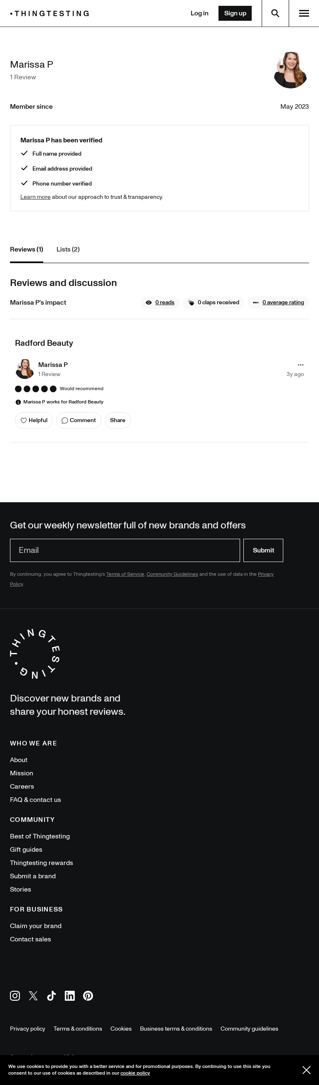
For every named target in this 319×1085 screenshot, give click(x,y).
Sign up (235, 13)
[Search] (275, 13)
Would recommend (81, 389)
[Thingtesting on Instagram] (15, 997)
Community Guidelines (172, 574)
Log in (200, 13)
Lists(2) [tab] (68, 249)
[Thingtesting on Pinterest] (88, 997)
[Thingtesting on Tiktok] (51, 997)
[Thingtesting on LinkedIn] (70, 997)
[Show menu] (304, 13)
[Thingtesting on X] (33, 997)
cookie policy (135, 1073)
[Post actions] (300, 365)
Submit (263, 550)
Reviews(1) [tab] (26, 249)
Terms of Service (125, 574)
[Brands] (51, 13)
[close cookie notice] (306, 1070)
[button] (159, 302)
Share (117, 420)
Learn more (35, 197)
